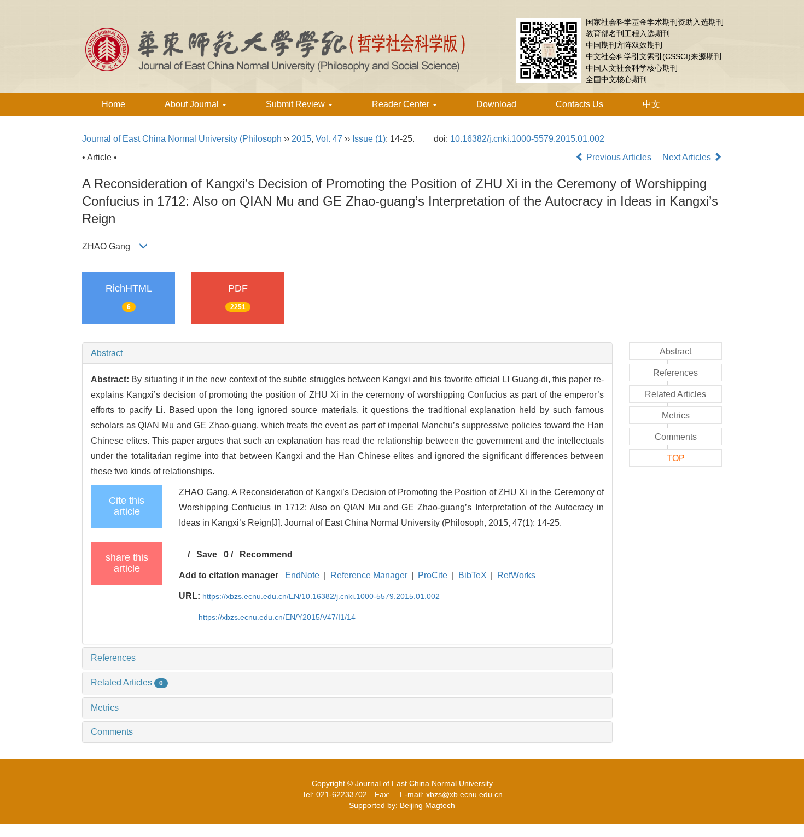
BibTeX (472, 575)
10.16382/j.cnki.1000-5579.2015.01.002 (527, 138)
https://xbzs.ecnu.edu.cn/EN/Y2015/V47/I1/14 (277, 617)
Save (206, 554)
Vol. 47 (329, 138)
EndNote (302, 575)
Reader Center (402, 104)
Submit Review (296, 104)
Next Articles (687, 157)
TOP (676, 458)
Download (496, 104)
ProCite (432, 575)
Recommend (266, 554)
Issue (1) (369, 138)
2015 (301, 138)
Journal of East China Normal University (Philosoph (182, 138)
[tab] (347, 353)
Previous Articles (619, 157)
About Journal (193, 104)
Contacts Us (579, 104)
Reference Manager (368, 575)
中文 (651, 104)
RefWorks (516, 575)
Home (113, 104)
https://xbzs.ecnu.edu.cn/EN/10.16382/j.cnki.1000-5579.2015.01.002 (321, 596)
